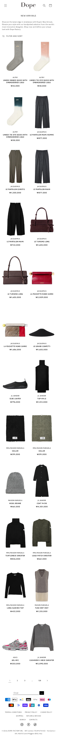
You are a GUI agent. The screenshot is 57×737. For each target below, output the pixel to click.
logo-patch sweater (42, 556)
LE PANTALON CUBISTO (15, 189)
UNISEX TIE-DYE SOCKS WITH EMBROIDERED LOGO (41, 81)
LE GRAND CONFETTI (41, 346)
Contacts (33, 720)
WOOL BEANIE (15, 503)
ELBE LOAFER (15, 399)
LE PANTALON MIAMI (41, 189)
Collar (15, 451)
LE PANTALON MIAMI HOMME (42, 135)
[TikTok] (35, 726)
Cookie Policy (46, 712)
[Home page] (29, 5)
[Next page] (47, 681)
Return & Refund (33, 716)
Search (23, 720)
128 (39, 680)
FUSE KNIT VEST (41, 608)
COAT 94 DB (42, 503)
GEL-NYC (15, 660)
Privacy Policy (31, 712)
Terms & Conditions (13, 712)
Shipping (19, 716)
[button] (5, 5)
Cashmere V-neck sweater (41, 660)
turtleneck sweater (15, 556)
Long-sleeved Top (15, 608)
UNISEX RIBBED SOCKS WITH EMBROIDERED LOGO (15, 81)
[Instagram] (22, 726)
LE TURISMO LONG (42, 242)
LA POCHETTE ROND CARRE (41, 294)
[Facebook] (28, 726)
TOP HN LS (41, 399)
